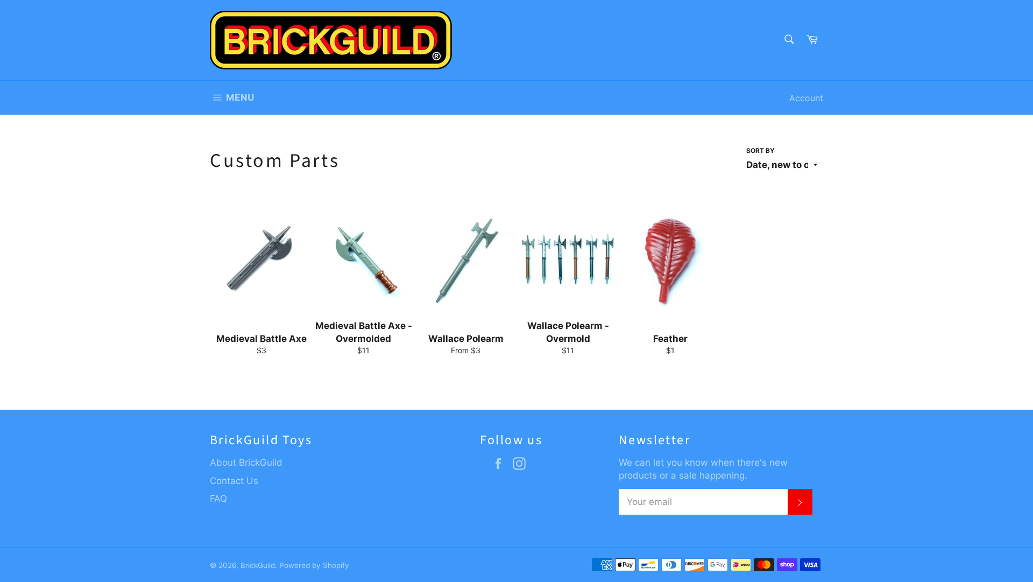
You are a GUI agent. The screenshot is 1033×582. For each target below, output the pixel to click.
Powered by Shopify (314, 565)
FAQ (218, 498)
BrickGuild (257, 565)
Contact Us (234, 480)
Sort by (760, 150)
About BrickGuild (246, 462)
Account (806, 98)
